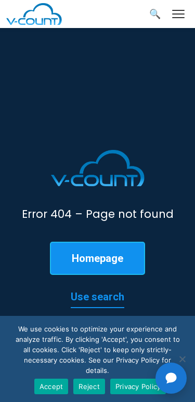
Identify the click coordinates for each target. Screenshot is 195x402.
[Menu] (178, 14)
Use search (97, 296)
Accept (51, 386)
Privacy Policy (138, 386)
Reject (89, 386)
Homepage (97, 258)
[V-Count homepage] (40, 14)
